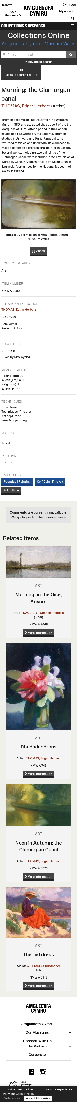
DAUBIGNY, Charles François (43, 612)
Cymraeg (69, 4)
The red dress (38, 954)
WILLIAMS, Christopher (43, 966)
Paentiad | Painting (17, 481)
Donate (7, 5)
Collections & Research (23, 26)
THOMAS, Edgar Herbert (25, 105)
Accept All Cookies (38, 1098)
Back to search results (21, 74)
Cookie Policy (25, 1093)
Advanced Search (40, 61)
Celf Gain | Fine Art (50, 481)
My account (67, 11)
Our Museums (12, 13)
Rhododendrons (39, 747)
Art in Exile (11, 490)
